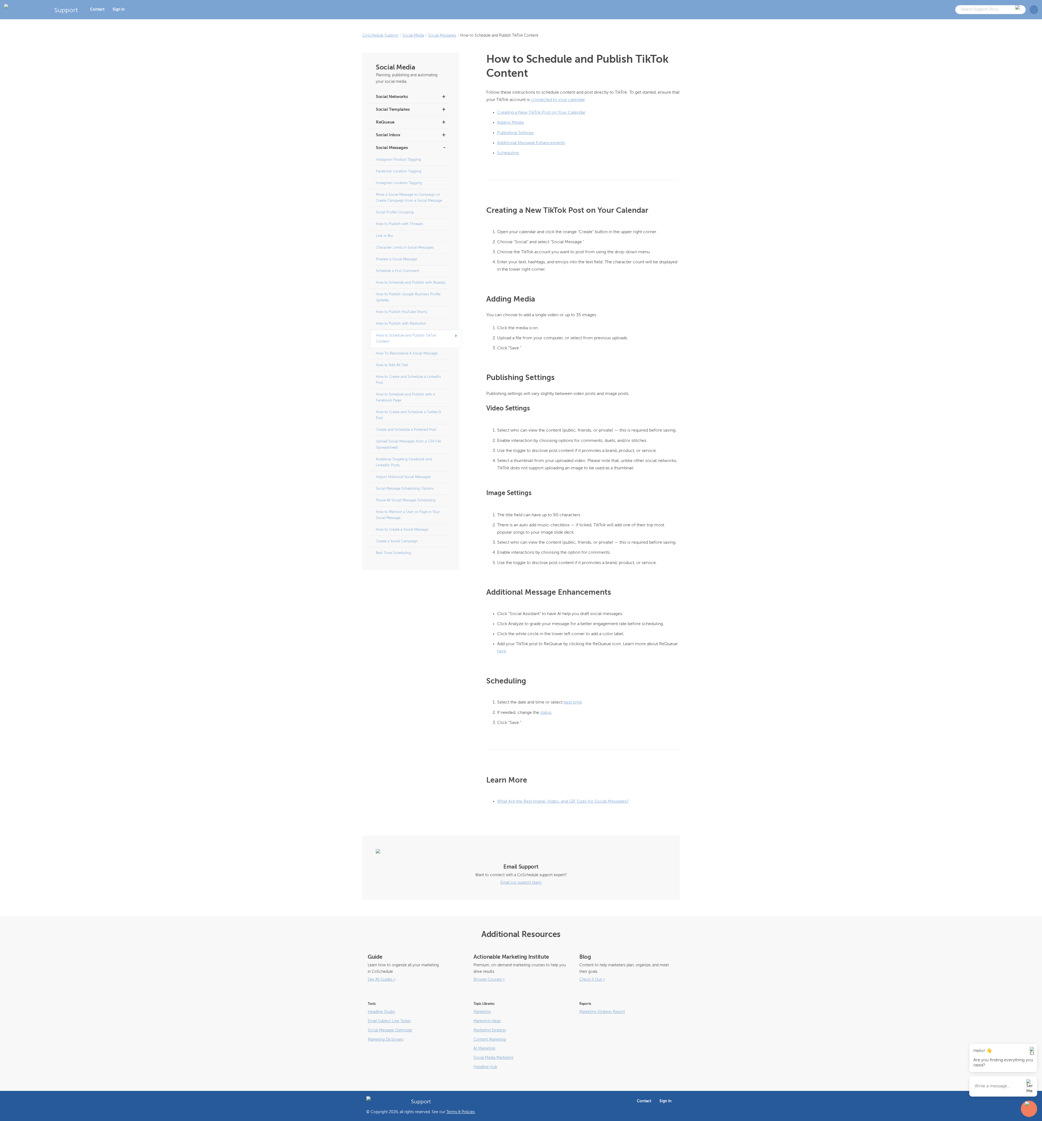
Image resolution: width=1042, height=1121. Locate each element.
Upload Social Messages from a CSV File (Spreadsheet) (408, 444)
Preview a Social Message (396, 259)
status (545, 713)
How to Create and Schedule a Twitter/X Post (408, 415)
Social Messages (442, 35)
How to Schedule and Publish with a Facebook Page (405, 397)
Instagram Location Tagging (399, 183)
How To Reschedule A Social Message (406, 353)
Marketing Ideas (487, 1021)
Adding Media (510, 123)
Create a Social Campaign (397, 541)
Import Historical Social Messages (403, 477)
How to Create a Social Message (402, 529)
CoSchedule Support (380, 35)
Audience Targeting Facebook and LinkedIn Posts (404, 462)
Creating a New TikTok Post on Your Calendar (541, 112)
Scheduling (508, 153)
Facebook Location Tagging (398, 171)
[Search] (1018, 9)
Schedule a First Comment (397, 271)
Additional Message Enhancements (531, 143)
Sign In (119, 9)
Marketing (482, 1012)
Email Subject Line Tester (389, 1021)
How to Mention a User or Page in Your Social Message (408, 515)
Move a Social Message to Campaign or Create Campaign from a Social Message (409, 197)
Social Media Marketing (493, 1058)
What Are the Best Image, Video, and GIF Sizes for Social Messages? (563, 801)
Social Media (413, 35)
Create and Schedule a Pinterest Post (406, 430)
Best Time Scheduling (393, 553)
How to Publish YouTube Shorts (401, 312)
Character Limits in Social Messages (405, 247)
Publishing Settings (515, 133)
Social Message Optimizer (390, 1030)
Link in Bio (384, 236)
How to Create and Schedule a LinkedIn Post (408, 380)
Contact (97, 9)
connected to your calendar (558, 100)
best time (573, 702)
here (501, 651)
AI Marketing (484, 1048)
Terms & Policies (460, 1112)
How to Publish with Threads (399, 224)
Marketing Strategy (490, 1030)
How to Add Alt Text (392, 365)
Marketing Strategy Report (602, 1012)
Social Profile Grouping (395, 212)
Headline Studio (381, 1012)
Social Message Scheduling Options (405, 488)
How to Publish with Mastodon (401, 323)
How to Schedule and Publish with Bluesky (410, 282)
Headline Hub (485, 1067)
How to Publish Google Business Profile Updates (408, 297)
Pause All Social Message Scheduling (406, 500)
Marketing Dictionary (386, 1039)
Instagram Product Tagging (398, 160)
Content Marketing (490, 1039)
